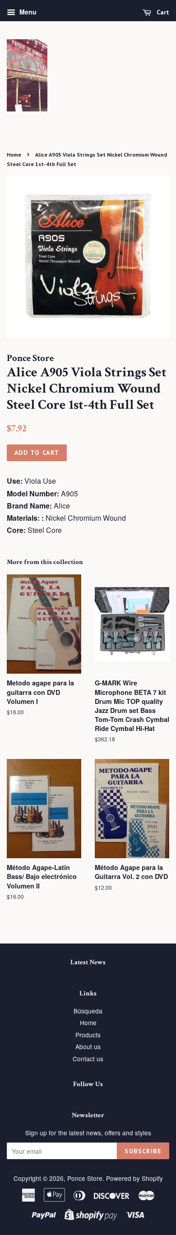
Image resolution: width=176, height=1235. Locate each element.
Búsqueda (88, 1010)
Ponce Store (84, 1178)
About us (88, 1046)
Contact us (88, 1058)
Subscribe (143, 1151)
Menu (27, 11)
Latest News (88, 962)
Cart (162, 12)
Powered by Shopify (134, 1178)
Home (14, 154)
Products (88, 1034)
